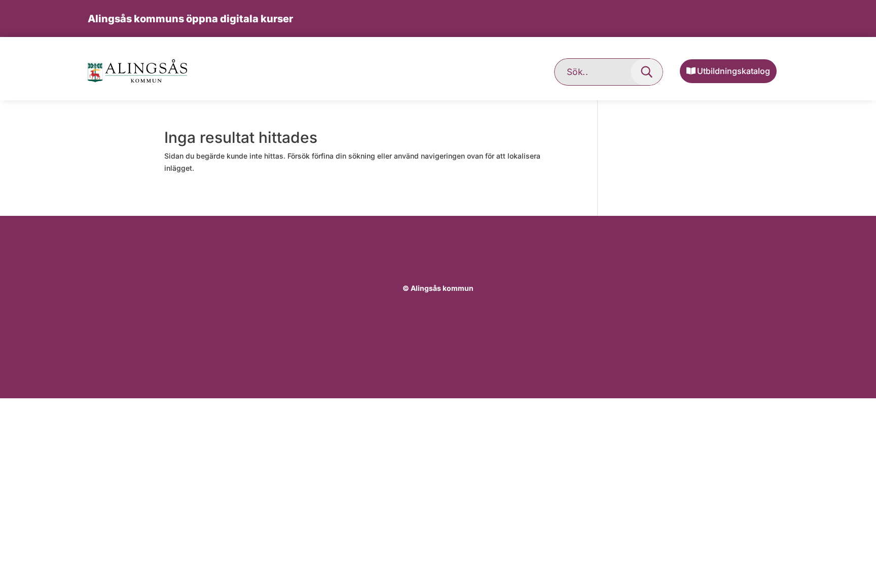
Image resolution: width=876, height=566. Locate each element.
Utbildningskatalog (733, 71)
